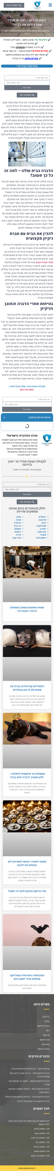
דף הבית (46, 30)
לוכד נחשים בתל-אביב (40, 1137)
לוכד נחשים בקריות (42, 1146)
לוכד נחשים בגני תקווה (40, 1155)
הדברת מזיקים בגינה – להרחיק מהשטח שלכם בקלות (27, 1096)
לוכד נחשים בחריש (42, 1128)
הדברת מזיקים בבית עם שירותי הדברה (33, 1101)
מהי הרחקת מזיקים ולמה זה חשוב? (27, 891)
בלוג (39, 30)
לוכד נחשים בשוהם (42, 1151)
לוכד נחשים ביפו (43, 1142)
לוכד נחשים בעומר (42, 1133)
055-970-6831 (27, 389)
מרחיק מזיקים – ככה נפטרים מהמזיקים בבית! (30, 1068)
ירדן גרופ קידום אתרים (27, 1168)
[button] (4, 417)
